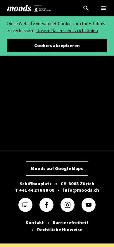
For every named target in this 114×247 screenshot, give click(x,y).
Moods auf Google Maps (57, 168)
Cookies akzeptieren (57, 45)
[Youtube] (89, 205)
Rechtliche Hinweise (59, 229)
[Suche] (85, 8)
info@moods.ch (81, 190)
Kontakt (34, 222)
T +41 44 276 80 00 (34, 190)
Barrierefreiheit (71, 222)
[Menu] (103, 8)
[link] (19, 8)
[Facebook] (46, 205)
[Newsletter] (25, 205)
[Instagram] (68, 205)
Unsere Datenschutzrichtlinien (67, 30)
